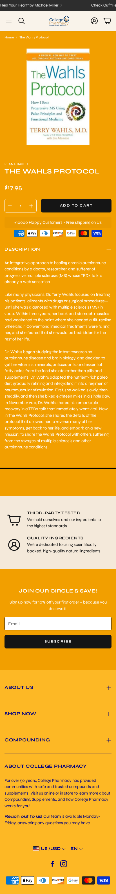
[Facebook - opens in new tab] (52, 863)
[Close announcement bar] (110, 4)
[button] (9, 21)
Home (9, 37)
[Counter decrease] (10, 206)
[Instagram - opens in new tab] (63, 863)
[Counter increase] (31, 206)
